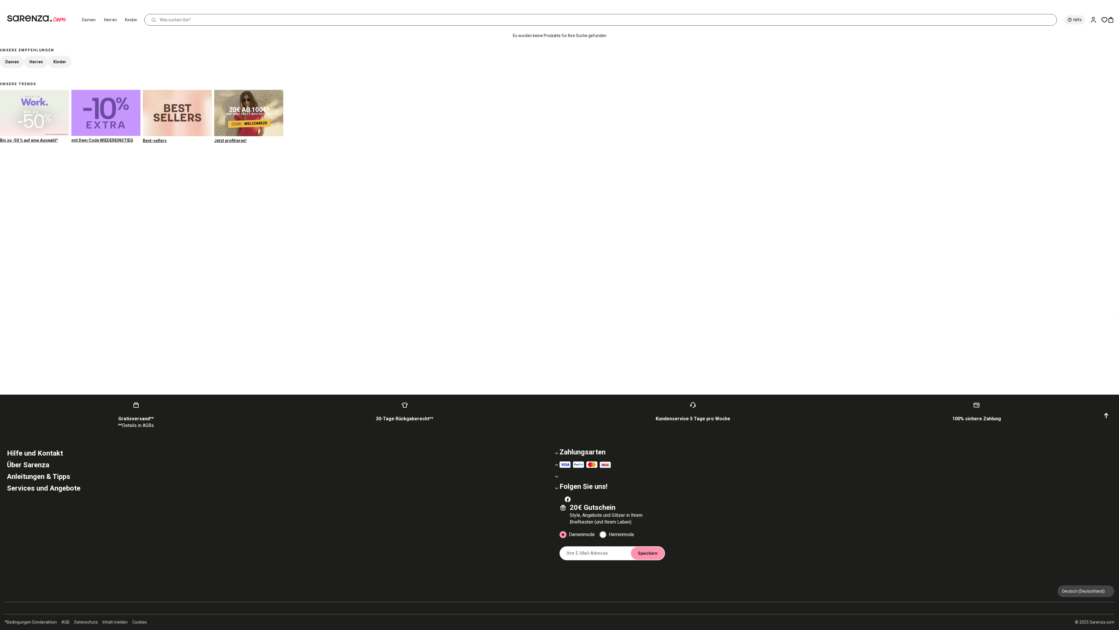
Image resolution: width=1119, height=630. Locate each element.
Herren (110, 20)
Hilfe (1077, 20)
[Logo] (39, 19)
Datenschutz (86, 622)
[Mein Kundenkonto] (1096, 20)
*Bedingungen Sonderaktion (31, 622)
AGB (65, 622)
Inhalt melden (115, 622)
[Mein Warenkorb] (1113, 20)
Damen (89, 20)
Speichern (647, 553)
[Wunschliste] (1104, 20)
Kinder (131, 20)
